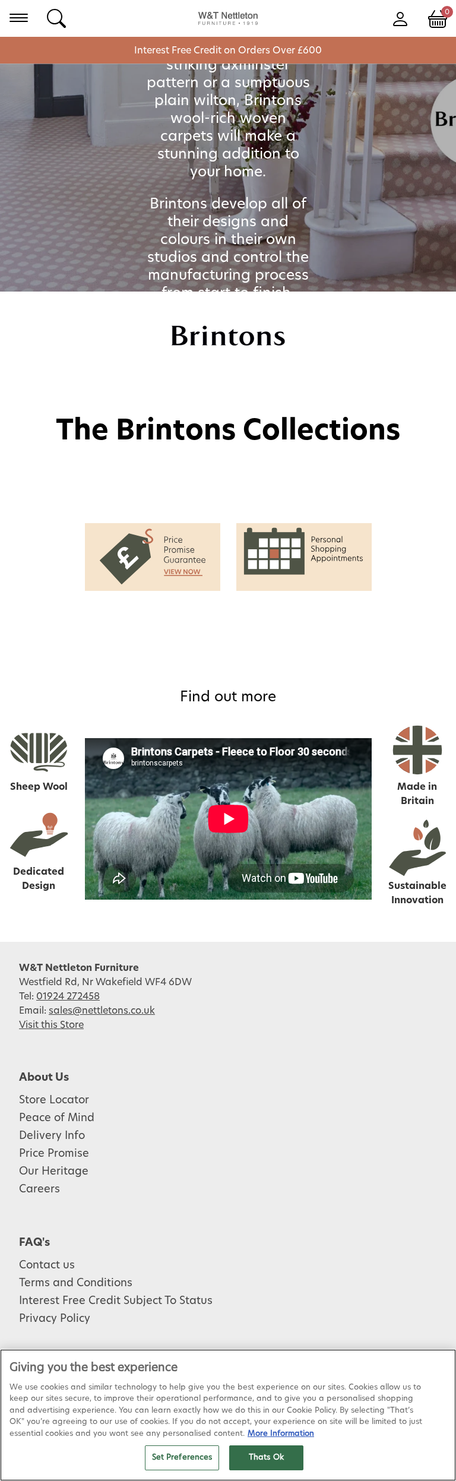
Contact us (47, 1265)
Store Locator (54, 1100)
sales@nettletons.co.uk (102, 1010)
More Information (281, 1434)
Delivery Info (52, 1136)
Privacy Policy (54, 1319)
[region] (228, 1415)
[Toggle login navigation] (400, 18)
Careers (39, 1189)
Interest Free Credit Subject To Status (116, 1301)
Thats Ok (266, 1457)
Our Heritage (53, 1171)
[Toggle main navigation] (18, 18)
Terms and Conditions (75, 1283)
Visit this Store (51, 1025)
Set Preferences (182, 1457)
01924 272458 (68, 996)
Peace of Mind (56, 1118)
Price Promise (54, 1153)
